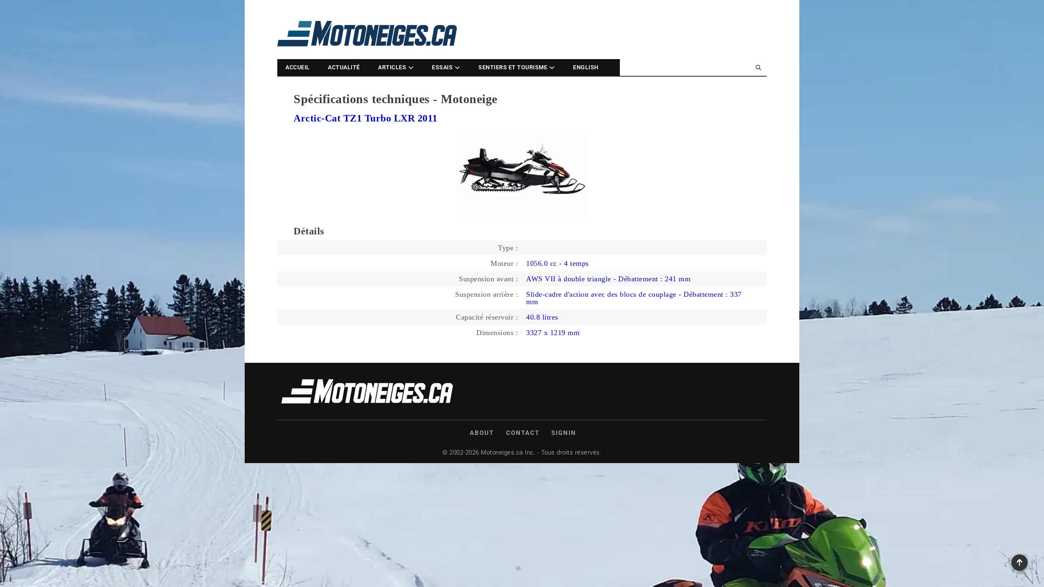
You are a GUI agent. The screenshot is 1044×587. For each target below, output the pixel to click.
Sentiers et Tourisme (512, 67)
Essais (442, 67)
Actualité (344, 67)
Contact (523, 433)
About (482, 433)
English (586, 67)
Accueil (297, 67)
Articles (392, 67)
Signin (563, 433)
